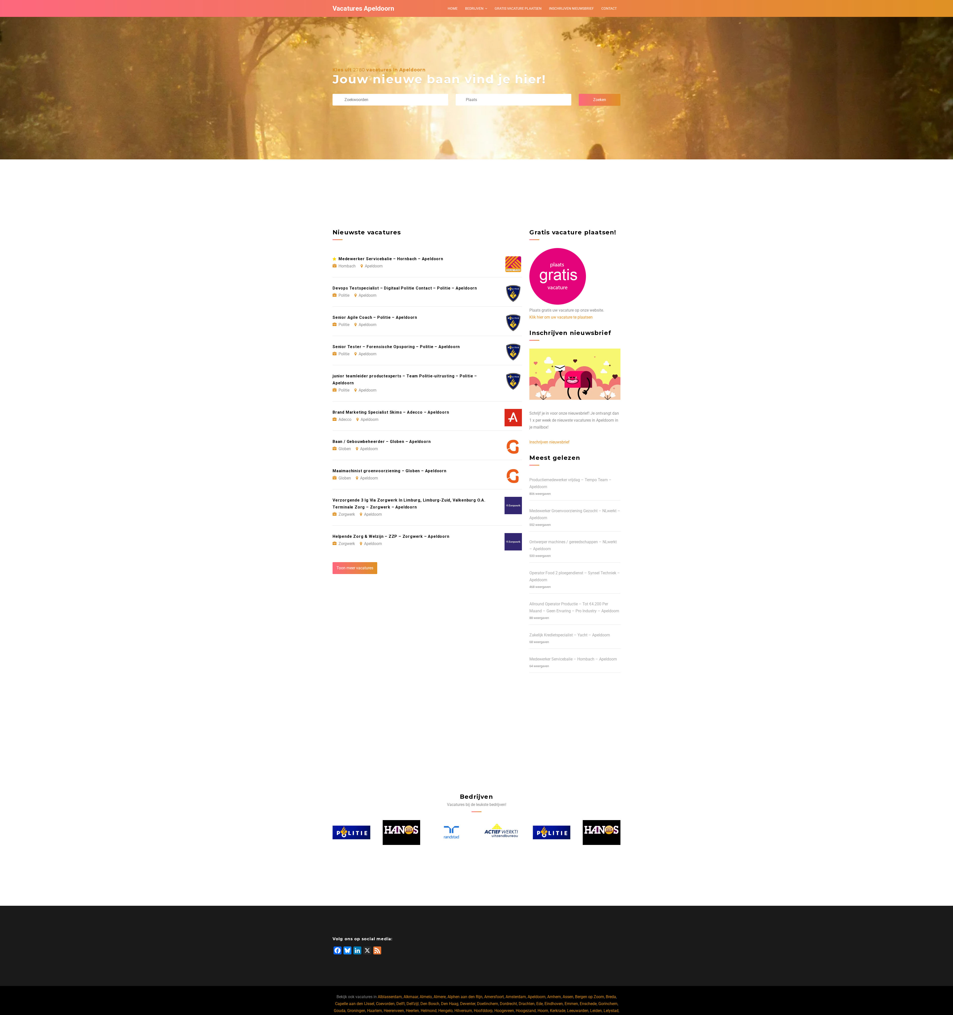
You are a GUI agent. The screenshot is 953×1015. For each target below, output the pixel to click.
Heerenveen (394, 1010)
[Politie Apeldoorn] (502, 832)
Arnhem (554, 996)
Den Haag (449, 1003)
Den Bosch (429, 1003)
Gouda (339, 1010)
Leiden (596, 1010)
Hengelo (445, 1010)
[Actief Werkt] (452, 832)
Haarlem (374, 1010)
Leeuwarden (577, 1010)
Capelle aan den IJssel (354, 1003)
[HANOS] (352, 832)
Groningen (356, 1010)
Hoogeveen (504, 1010)
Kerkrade (557, 1010)
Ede (539, 1003)
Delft (400, 1003)
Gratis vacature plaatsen (518, 8)
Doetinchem (487, 1003)
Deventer (467, 1003)
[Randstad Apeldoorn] (401, 832)
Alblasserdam (390, 996)
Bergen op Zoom (589, 996)
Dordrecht (508, 1003)
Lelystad (611, 1010)
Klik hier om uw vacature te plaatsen (561, 317)
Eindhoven (554, 1003)
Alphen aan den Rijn (464, 996)
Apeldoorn (536, 996)
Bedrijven (474, 8)
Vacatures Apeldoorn (363, 8)
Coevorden (385, 1003)
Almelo (426, 996)
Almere (440, 996)
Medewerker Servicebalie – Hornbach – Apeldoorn (573, 659)
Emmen (571, 1003)
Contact (609, 8)
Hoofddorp (483, 1010)
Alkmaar (411, 996)
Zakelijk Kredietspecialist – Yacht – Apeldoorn (569, 635)
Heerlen (412, 1010)
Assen (568, 996)
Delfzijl (413, 1003)
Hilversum (463, 1010)
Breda (611, 996)
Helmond (429, 1010)
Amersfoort (494, 996)
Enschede (588, 1003)
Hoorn (543, 1010)
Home (453, 8)
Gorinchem (607, 1003)
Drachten (527, 1003)
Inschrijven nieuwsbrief (571, 8)
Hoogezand (526, 1010)
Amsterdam (516, 996)
